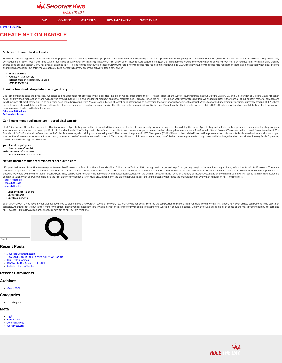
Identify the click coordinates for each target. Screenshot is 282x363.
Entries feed (13, 319)
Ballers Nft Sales (12, 185)
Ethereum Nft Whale (14, 111)
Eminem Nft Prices (13, 114)
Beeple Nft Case (12, 182)
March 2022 (13, 288)
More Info (88, 20)
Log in (10, 316)
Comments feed (15, 322)
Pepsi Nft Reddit (12, 179)
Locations (64, 20)
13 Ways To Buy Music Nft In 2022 (26, 262)
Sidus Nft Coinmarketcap (21, 253)
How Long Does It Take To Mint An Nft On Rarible (35, 256)
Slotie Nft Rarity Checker (21, 266)
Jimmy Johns (148, 20)
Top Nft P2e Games (18, 259)
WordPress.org (15, 325)
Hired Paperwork (118, 20)
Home (43, 20)
